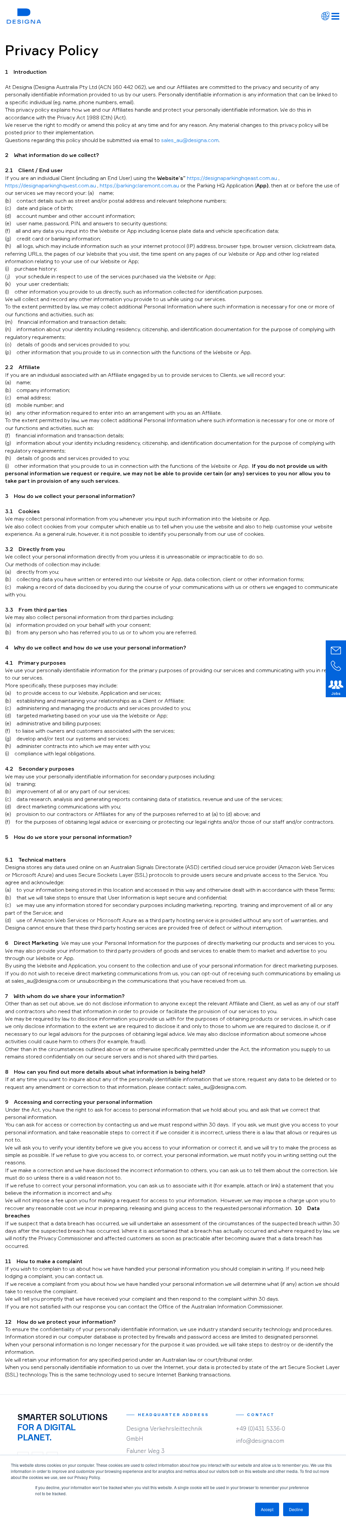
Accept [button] (267, 1509)
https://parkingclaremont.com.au (139, 185)
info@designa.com (260, 1440)
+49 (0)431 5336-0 (260, 1428)
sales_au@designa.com (190, 140)
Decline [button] (296, 1509)
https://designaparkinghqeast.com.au (232, 178)
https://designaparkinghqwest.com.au (50, 185)
